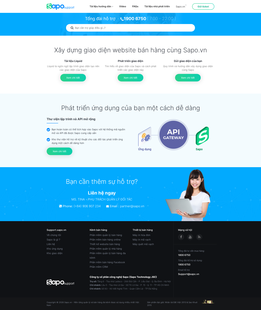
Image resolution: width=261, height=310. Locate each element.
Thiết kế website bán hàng (105, 244)
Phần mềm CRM (99, 266)
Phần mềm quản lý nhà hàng (106, 248)
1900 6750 (135, 18)
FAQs (135, 6)
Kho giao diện (54, 253)
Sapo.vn (180, 6)
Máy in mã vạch (142, 239)
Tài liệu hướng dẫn (101, 6)
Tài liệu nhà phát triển (157, 6)
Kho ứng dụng (55, 248)
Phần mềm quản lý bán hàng (106, 235)
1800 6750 (184, 254)
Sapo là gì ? (53, 239)
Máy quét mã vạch (143, 244)
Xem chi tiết (73, 77)
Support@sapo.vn (188, 274)
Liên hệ (51, 244)
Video (122, 6)
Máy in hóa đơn (141, 235)
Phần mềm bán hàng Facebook (107, 262)
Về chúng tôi (54, 235)
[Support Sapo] (60, 6)
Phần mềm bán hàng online (105, 239)
